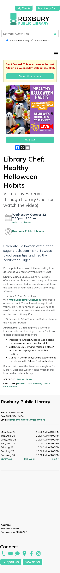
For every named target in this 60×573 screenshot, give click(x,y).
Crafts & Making (34, 383)
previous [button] (7, 458)
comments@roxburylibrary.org (26, 419)
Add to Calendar (22, 222)
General (21, 383)
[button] (56, 53)
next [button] (55, 458)
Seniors (20, 379)
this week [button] (29, 458)
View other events (30, 76)
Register (30, 139)
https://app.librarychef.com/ (25, 299)
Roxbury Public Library (28, 231)
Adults (29, 379)
